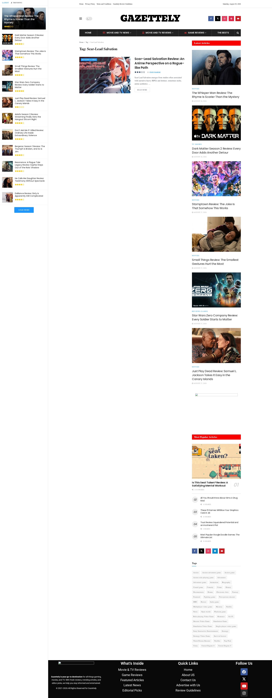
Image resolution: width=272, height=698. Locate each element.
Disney (228, 587)
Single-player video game (226, 626)
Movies (195, 88)
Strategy (225, 631)
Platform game (220, 612)
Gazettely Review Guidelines (122, 4)
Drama (210, 592)
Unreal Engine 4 (208, 646)
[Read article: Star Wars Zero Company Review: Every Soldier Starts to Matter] (216, 289)
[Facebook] (244, 671)
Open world (206, 612)
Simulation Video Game (202, 626)
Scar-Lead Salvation (97, 42)
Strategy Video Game (201, 636)
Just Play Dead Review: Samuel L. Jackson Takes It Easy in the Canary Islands (30, 101)
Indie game (214, 602)
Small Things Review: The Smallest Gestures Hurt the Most (28, 69)
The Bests (223, 32)
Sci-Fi (231, 616)
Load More (24, 210)
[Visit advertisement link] (216, 411)
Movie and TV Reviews (158, 32)
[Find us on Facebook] (211, 18)
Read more (143, 89)
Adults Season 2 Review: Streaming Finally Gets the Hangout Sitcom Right (28, 117)
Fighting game (209, 597)
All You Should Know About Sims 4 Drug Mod (219, 499)
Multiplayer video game (202, 607)
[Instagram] (244, 693)
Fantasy (235, 592)
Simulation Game (220, 621)
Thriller (217, 641)
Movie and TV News (118, 32)
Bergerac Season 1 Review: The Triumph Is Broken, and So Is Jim (30, 149)
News (195, 612)
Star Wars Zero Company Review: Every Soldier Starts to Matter (29, 85)
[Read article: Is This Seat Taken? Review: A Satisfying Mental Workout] (216, 461)
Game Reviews (196, 32)
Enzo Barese (155, 72)
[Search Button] (238, 32)
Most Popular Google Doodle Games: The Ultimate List (220, 536)
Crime (219, 587)
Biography (226, 582)
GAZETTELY (150, 18)
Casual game (198, 587)
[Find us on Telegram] (215, 551)
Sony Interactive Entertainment (205, 631)
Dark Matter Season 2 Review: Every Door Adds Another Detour (29, 38)
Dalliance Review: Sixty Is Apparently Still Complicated (29, 194)
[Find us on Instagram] (224, 18)
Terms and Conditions (104, 4)
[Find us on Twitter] (217, 18)
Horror (203, 602)
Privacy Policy (90, 4)
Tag (87, 42)
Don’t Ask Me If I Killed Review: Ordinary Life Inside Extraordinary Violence (29, 133)
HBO (195, 602)
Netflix (229, 607)
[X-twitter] (244, 678)
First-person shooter (227, 597)
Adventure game (199, 582)
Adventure (221, 577)
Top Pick (227, 641)
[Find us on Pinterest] (231, 18)
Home (81, 4)
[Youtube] (244, 685)
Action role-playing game (203, 577)
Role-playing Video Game (203, 616)
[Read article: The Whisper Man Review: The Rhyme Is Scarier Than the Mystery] (216, 67)
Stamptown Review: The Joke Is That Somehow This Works (30, 52)
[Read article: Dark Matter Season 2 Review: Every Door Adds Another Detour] (216, 122)
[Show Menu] (80, 19)
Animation (214, 582)
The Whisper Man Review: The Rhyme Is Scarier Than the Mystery (21, 19)
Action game (230, 572)
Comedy (210, 587)
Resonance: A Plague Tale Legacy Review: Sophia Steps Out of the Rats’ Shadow (29, 165)
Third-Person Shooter (201, 641)
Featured (196, 597)
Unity (195, 646)
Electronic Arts (223, 592)
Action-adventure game (211, 572)
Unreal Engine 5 (224, 646)
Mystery (219, 607)
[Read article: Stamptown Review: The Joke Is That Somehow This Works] (216, 178)
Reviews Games (89, 60)
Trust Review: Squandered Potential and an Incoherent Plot (219, 524)
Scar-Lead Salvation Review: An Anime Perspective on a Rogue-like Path (159, 63)
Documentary (198, 592)
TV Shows (197, 144)
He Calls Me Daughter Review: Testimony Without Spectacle (30, 179)
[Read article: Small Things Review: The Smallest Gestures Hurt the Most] (216, 234)
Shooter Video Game (201, 621)
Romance (221, 616)
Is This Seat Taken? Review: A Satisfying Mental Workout (210, 484)
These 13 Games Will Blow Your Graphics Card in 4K (219, 511)
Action (196, 572)
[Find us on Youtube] (238, 18)
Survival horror (220, 636)
